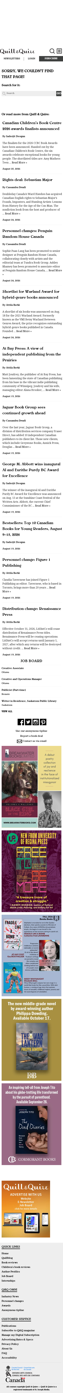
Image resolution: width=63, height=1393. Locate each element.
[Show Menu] (59, 51)
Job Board (7, 1276)
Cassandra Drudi (16, 187)
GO (59, 93)
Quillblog (7, 1258)
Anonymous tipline (13, 1310)
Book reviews (10, 1263)
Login (31, 59)
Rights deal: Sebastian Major (27, 180)
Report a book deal (31, 736)
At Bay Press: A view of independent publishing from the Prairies (31, 354)
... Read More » (18, 162)
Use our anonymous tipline (31, 731)
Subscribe (51, 59)
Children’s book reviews (16, 1267)
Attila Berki (13, 305)
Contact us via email (35, 741)
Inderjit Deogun (15, 136)
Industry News (10, 1297)
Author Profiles (11, 1272)
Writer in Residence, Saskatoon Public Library (29, 701)
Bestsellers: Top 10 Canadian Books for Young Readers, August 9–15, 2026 (32, 529)
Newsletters (12, 59)
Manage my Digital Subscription (20, 1335)
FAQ (4, 1353)
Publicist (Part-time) (14, 690)
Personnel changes (13, 1301)
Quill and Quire (21, 53)
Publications (9, 1326)
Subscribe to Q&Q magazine (18, 1330)
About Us (7, 1349)
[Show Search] (52, 51)
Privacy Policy (10, 1344)
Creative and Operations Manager (22, 679)
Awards (6, 1306)
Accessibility (9, 1358)
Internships (8, 1281)
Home (5, 1253)
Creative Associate (13, 668)
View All (7, 711)
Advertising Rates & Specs (17, 1340)
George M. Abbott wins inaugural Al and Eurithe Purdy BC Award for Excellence (31, 470)
